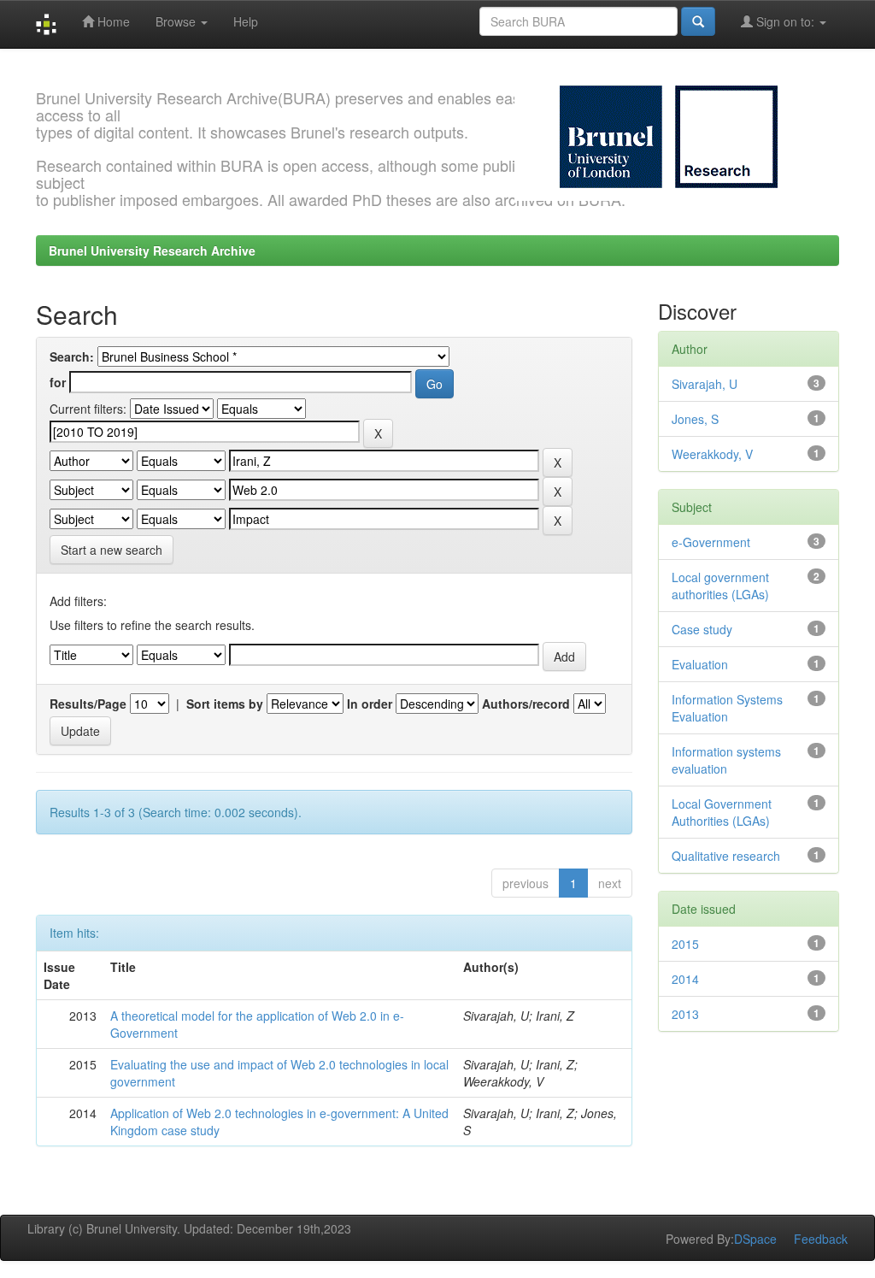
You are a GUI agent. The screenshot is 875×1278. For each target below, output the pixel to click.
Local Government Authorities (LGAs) (722, 812)
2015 (685, 943)
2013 (685, 1013)
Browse (177, 21)
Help (245, 21)
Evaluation (700, 664)
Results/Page (88, 703)
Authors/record (526, 703)
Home (112, 21)
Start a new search (111, 549)
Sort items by (224, 703)
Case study (702, 629)
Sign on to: (785, 21)
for (58, 382)
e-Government (711, 542)
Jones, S (695, 418)
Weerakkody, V (712, 453)
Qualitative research (726, 855)
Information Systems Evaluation (727, 708)
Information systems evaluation (726, 760)
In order (369, 703)
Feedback (821, 1238)
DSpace (755, 1238)
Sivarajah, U (704, 383)
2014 (685, 978)
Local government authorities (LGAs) (720, 585)
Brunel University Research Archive (152, 250)
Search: (72, 356)
